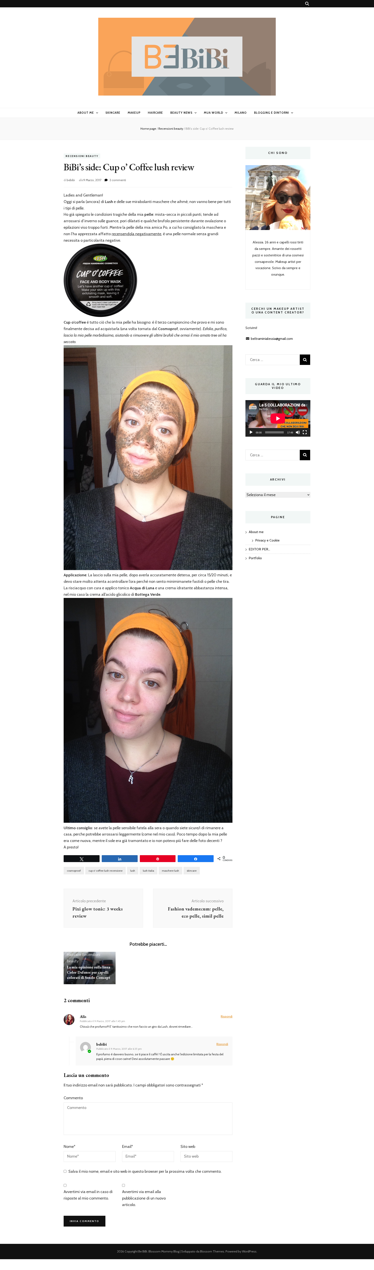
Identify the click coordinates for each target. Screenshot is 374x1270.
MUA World (213, 112)
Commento (73, 1098)
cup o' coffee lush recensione (106, 870)
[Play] (251, 432)
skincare (192, 870)
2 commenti (118, 180)
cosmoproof (74, 870)
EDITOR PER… (259, 549)
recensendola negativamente (136, 234)
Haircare (155, 112)
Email (127, 1146)
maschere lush (170, 870)
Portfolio (255, 558)
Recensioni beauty (82, 156)
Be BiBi (142, 1251)
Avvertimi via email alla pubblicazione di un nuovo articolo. (144, 1198)
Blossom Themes (212, 1251)
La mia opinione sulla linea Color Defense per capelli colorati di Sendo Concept (88, 972)
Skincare (112, 112)
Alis (83, 1016)
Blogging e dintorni (271, 112)
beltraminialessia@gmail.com (272, 339)
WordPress (249, 1251)
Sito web (188, 1146)
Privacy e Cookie (267, 540)
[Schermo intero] (305, 432)
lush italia (148, 870)
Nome (69, 1146)
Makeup (134, 112)
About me (85, 112)
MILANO (241, 112)
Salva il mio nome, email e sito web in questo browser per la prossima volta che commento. (145, 1171)
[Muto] (298, 432)
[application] (277, 418)
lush (132, 870)
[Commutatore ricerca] (307, 4)
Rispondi (226, 1016)
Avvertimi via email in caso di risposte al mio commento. (88, 1195)
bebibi (71, 180)
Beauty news (181, 112)
